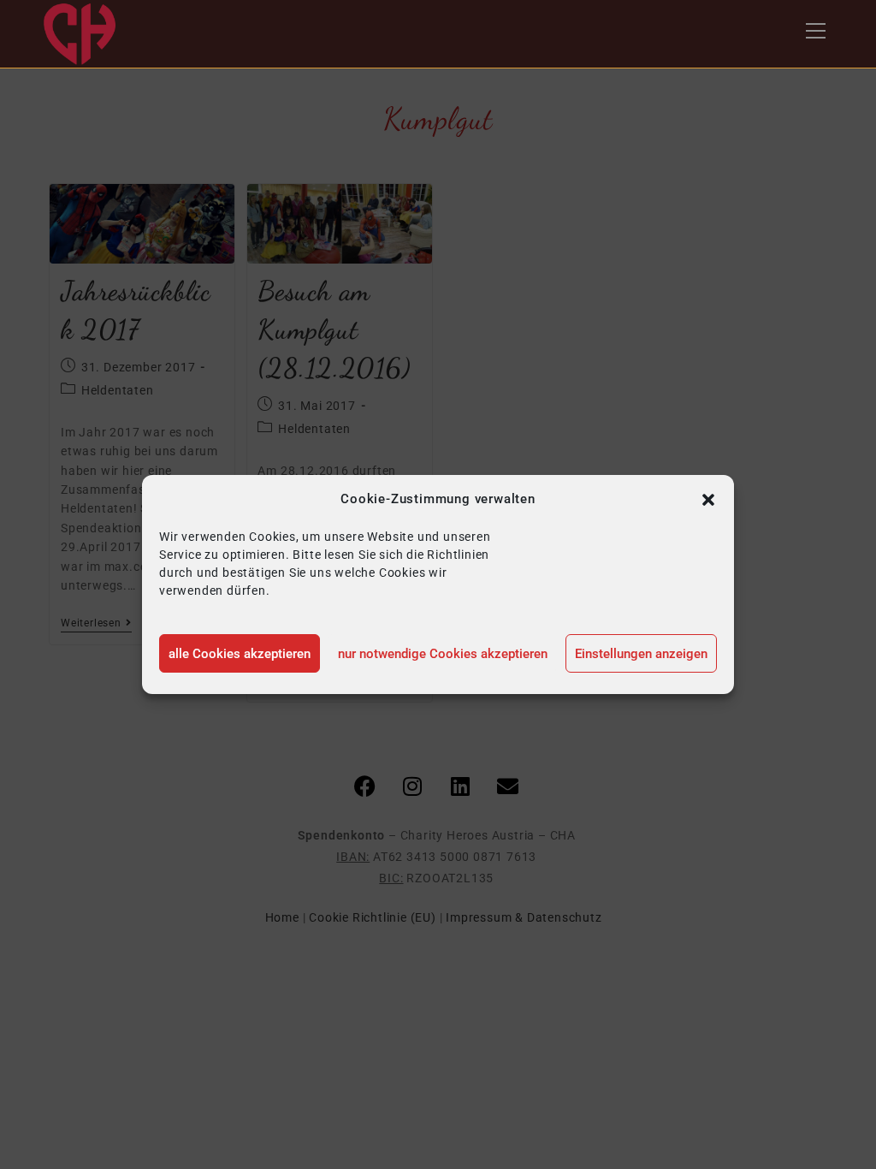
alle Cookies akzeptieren (240, 654)
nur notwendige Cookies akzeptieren (443, 654)
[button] (708, 499)
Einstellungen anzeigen (641, 654)
